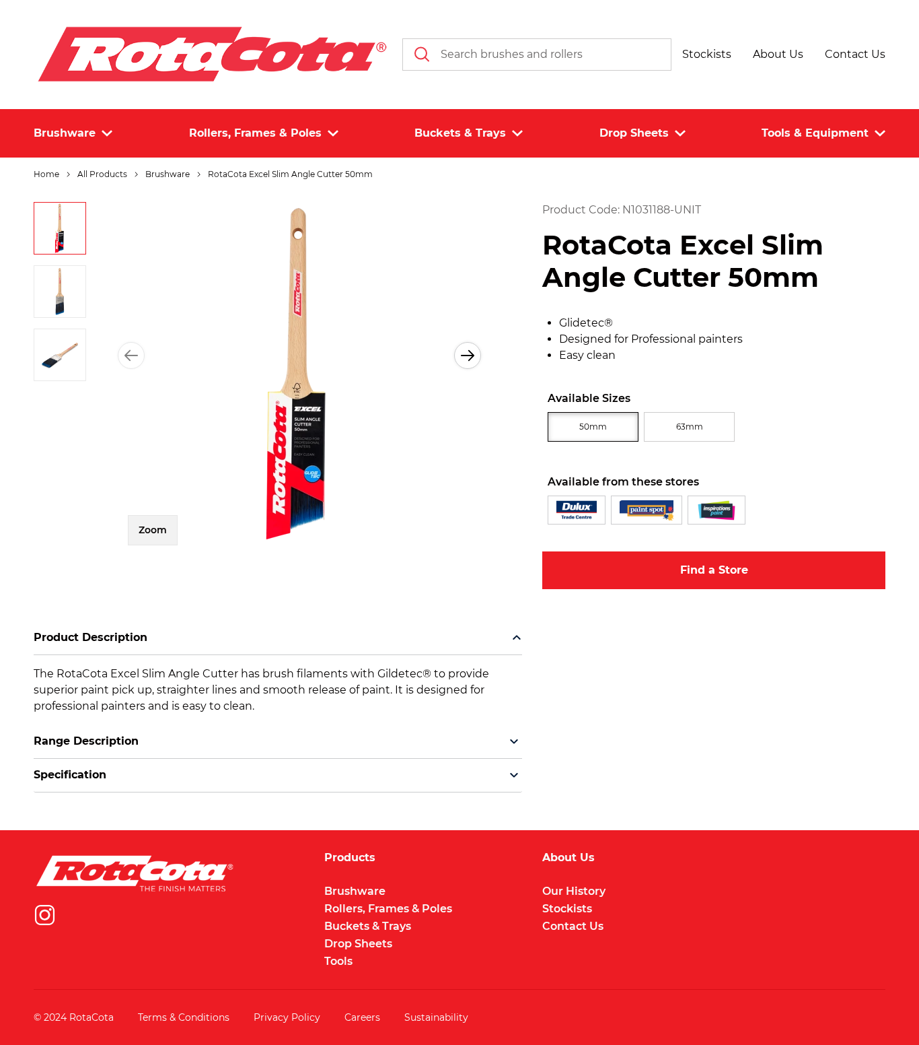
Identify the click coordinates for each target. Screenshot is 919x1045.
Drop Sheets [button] (634, 133)
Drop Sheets (358, 943)
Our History (573, 891)
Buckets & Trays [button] (460, 133)
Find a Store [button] (714, 570)
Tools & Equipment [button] (815, 133)
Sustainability (436, 1017)
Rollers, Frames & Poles (388, 908)
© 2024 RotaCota (74, 1017)
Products (349, 858)
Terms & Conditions (183, 1017)
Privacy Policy (287, 1017)
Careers (362, 1017)
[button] (706, 54)
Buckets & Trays (367, 926)
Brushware (354, 891)
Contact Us (572, 926)
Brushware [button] (65, 133)
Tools (338, 961)
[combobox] (536, 54)
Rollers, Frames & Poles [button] (255, 133)
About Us (568, 858)
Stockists (567, 908)
